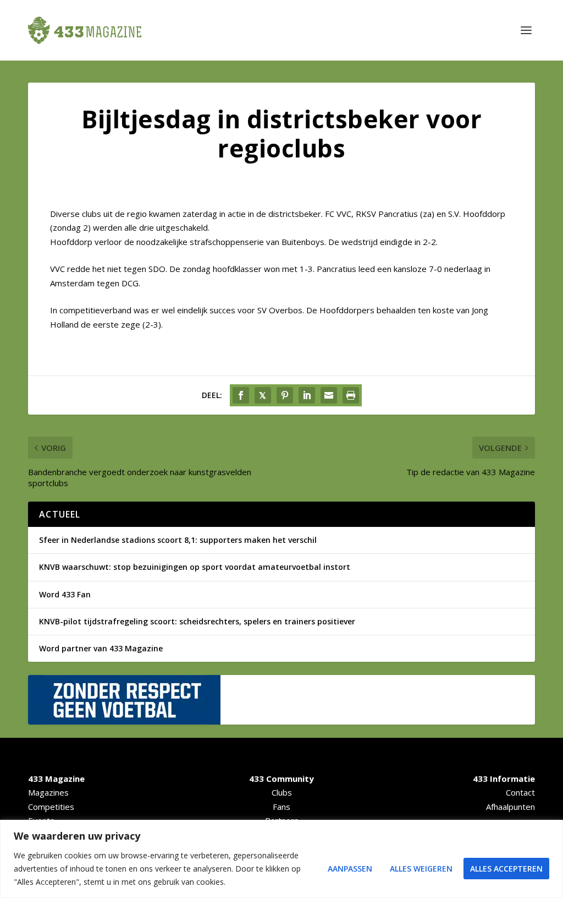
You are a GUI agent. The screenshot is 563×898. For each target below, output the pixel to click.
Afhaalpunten (510, 806)
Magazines (48, 792)
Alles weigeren (421, 868)
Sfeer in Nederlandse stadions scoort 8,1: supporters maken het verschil (178, 540)
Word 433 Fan (65, 594)
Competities (51, 806)
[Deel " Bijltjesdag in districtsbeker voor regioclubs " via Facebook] (241, 395)
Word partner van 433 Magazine (101, 648)
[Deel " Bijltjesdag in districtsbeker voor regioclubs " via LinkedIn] (307, 395)
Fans (281, 806)
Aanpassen (350, 868)
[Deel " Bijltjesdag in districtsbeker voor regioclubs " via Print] (351, 395)
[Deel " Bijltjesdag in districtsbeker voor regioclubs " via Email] (329, 395)
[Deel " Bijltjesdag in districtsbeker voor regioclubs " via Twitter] (263, 395)
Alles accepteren (506, 868)
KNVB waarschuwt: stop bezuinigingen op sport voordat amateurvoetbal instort (194, 567)
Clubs (282, 792)
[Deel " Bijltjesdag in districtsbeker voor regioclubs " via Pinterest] (285, 395)
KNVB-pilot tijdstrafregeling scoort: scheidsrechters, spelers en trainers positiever (197, 621)
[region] (281, 859)
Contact (520, 792)
